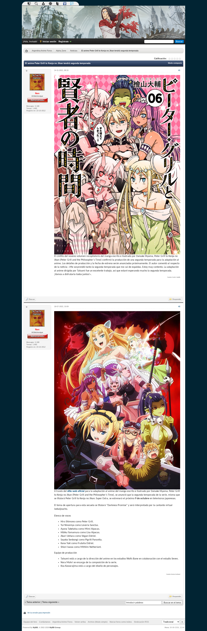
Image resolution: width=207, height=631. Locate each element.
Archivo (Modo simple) (98, 622)
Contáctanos (44, 622)
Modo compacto (175, 63)
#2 (179, 306)
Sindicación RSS (141, 622)
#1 (179, 70)
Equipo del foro (30, 622)
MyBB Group (54, 627)
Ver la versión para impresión (38, 613)
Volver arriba (80, 622)
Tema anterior (33, 602)
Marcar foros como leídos (121, 622)
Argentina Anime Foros (42, 51)
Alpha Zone (61, 51)
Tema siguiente (49, 602)
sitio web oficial (75, 491)
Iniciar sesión (49, 41)
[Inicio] (27, 50)
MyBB (35, 627)
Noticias (73, 51)
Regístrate (64, 41)
